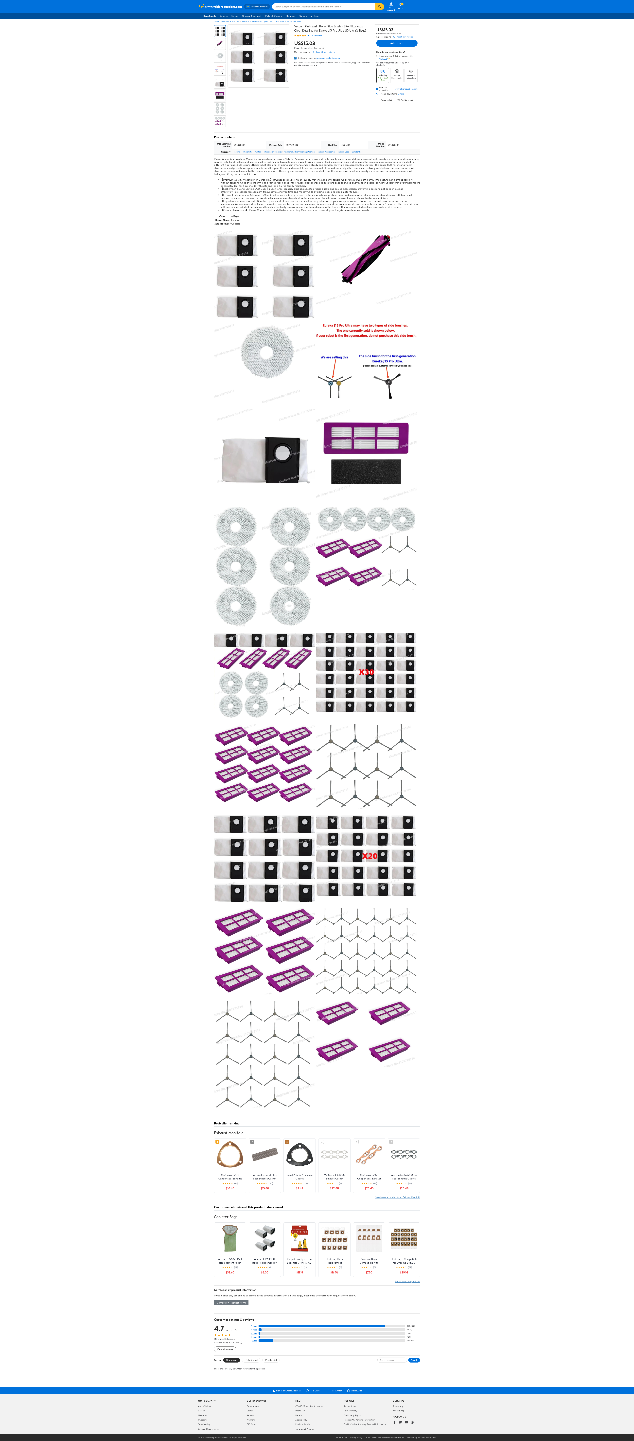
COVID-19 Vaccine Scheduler (309, 1406)
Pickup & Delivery (273, 15)
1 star (254, 1340)
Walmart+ (251, 1419)
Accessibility (301, 1419)
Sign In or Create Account (288, 1390)
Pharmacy (290, 15)
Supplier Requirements (208, 1428)
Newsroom (203, 1415)
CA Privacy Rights (352, 1415)
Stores (250, 1410)
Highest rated (251, 1360)
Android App (398, 1410)
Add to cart (397, 43)
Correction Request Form (231, 1302)
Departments (209, 15)
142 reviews (317, 35)
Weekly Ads (356, 1390)
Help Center (315, 1390)
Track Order (336, 1390)
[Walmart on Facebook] (394, 1422)
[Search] (379, 6)
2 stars (254, 1337)
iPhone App (398, 1406)
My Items (315, 15)
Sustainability (204, 1424)
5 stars (254, 1326)
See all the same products (407, 1281)
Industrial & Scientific (230, 21)
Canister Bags (357, 151)
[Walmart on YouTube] (406, 1422)
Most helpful (271, 1360)
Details (401, 94)
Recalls (298, 1415)
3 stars (254, 1333)
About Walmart (205, 1406)
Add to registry (408, 99)
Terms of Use (350, 1406)
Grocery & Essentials (251, 15)
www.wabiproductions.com (328, 58)
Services (224, 15)
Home (216, 21)
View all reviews (225, 1349)
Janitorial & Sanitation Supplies (254, 21)
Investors (202, 1419)
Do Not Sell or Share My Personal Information (365, 1424)
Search (414, 1360)
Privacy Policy (350, 1410)
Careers (303, 15)
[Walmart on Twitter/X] (400, 1422)
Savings (234, 15)
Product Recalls (302, 1424)
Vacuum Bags (343, 151)
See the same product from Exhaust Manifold (397, 1197)
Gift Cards (251, 1424)
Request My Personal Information (359, 1419)
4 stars (254, 1329)
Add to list (387, 99)
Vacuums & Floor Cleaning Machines (285, 21)
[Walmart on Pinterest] (412, 1422)
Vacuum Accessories (326, 151)
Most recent (231, 1360)
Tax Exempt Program (305, 1428)
